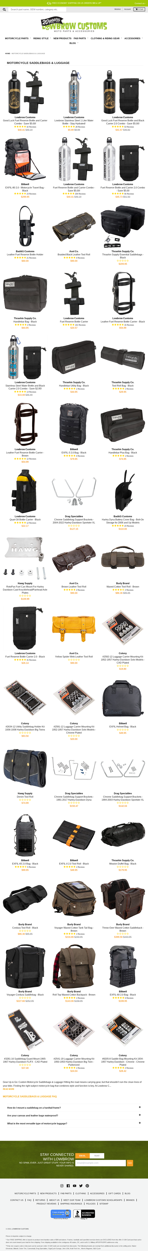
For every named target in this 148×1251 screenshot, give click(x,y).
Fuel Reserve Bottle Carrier (74, 321)
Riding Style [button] (41, 38)
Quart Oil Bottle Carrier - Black (25, 519)
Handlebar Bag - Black (25, 321)
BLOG (127, 1193)
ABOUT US (54, 1200)
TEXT (97, 1156)
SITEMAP (103, 1204)
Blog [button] (73, 43)
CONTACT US (16, 1200)
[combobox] (37, 9)
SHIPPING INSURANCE (71, 1204)
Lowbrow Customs (20, 1229)
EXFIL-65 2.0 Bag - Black (25, 863)
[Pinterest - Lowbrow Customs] (87, 1186)
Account (127, 9)
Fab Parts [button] (80, 38)
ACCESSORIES (97, 1193)
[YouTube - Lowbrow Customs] (74, 1186)
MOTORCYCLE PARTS (25, 1193)
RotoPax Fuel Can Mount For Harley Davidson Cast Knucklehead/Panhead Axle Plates (25, 589)
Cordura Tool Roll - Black (25, 928)
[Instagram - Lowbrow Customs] (62, 1186)
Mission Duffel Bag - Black (122, 863)
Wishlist (117, 9)
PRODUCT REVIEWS (46, 1204)
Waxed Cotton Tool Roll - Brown (123, 586)
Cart (140, 9)
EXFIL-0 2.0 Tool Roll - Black (74, 863)
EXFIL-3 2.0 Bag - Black (74, 452)
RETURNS (40, 1200)
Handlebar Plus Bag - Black (123, 452)
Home (7, 53)
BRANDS (130, 1200)
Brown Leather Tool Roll (74, 586)
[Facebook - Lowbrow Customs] (68, 1186)
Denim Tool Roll (25, 797)
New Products (62, 38)
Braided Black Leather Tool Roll (74, 254)
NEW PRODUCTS (48, 1193)
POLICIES (90, 1204)
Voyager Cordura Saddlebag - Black (25, 994)
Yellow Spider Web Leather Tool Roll (74, 656)
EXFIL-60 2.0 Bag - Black (123, 994)
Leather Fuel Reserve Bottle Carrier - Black (123, 321)
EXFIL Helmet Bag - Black (122, 726)
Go (130, 1163)
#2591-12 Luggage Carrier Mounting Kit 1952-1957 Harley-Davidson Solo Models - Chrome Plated (74, 729)
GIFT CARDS (114, 1193)
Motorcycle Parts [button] (17, 38)
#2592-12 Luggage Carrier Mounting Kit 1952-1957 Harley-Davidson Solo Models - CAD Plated (123, 659)
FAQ (29, 1200)
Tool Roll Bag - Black (123, 385)
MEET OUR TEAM (71, 1200)
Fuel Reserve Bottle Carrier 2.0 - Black (25, 656)
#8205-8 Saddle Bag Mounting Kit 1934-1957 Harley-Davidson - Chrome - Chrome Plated (123, 1062)
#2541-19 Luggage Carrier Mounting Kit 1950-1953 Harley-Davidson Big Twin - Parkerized (74, 1062)
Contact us (140, 3)
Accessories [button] (132, 38)
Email (82, 1156)
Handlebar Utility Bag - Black (74, 385)
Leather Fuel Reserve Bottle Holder (25, 254)
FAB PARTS (66, 1193)
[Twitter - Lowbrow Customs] (81, 1186)
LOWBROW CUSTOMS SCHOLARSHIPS (103, 1200)
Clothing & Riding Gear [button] (105, 38)
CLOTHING (80, 1193)
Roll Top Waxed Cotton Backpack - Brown (74, 994)
